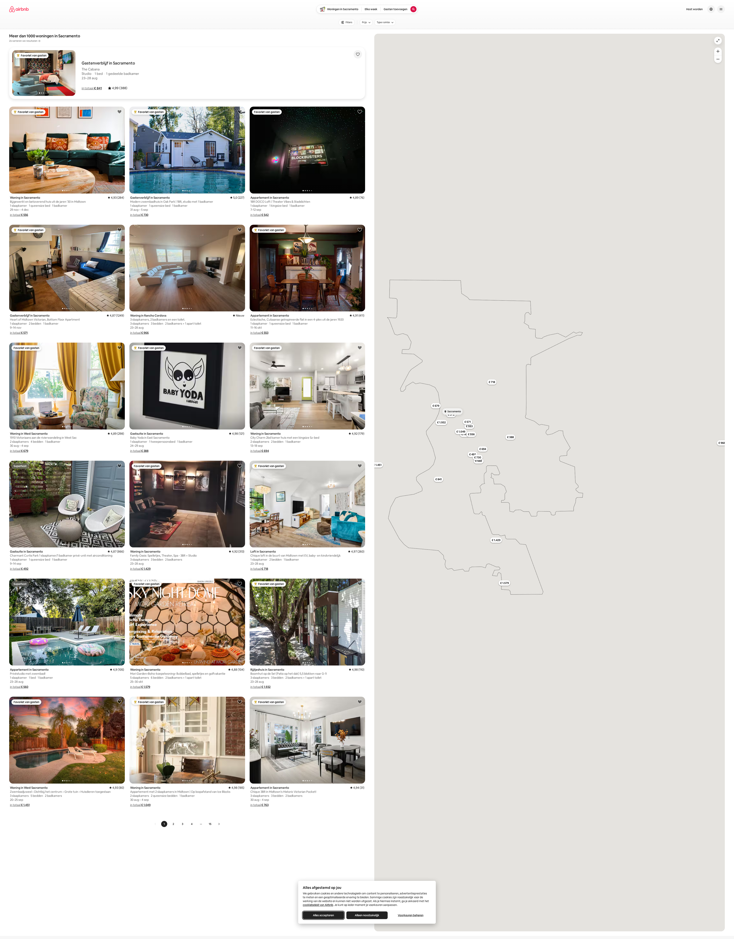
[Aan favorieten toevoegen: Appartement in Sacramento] (360, 112)
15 (210, 824)
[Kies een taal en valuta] (711, 9)
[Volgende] (219, 824)
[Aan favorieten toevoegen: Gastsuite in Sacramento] (240, 348)
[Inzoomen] (718, 51)
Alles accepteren (323, 915)
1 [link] (164, 824)
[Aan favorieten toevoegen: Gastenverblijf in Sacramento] (240, 112)
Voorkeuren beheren (410, 915)
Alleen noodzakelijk (367, 915)
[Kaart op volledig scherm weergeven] (718, 40)
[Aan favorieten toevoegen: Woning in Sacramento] (119, 112)
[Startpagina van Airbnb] (19, 9)
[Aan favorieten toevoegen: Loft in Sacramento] (360, 466)
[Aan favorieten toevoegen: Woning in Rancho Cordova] (240, 230)
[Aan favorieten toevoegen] (358, 54)
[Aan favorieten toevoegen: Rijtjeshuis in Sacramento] (360, 584)
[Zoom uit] (718, 59)
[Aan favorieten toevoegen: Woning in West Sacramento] (119, 348)
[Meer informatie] (39, 41)
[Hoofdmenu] (721, 9)
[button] (92, 88)
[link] (155, 824)
